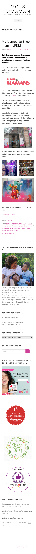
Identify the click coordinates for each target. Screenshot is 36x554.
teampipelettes (12, 231)
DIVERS (9, 220)
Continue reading (9, 215)
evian (15, 225)
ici (14, 95)
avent (8, 223)
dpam (4, 225)
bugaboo (28, 223)
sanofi (27, 229)
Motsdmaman (25, 49)
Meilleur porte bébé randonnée (12, 518)
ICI (19, 324)
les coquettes (28, 225)
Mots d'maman (18, 8)
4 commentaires (8, 233)
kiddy (20, 225)
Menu (18, 20)
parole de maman (8, 229)
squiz (4, 231)
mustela (15, 227)
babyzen (15, 223)
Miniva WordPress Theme (22, 547)
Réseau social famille (9, 504)
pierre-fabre (20, 229)
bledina (21, 223)
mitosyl (8, 227)
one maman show (25, 227)
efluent (9, 225)
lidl (3, 227)
